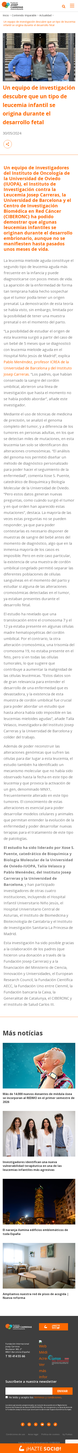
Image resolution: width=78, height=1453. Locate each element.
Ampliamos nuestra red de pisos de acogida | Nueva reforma (36, 1296)
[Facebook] (22, 1424)
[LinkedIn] (49, 1424)
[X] (36, 1424)
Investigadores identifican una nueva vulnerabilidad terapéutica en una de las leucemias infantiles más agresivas (32, 1166)
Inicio (6, 15)
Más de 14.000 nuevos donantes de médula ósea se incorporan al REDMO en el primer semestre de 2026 (39, 1098)
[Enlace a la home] (14, 6)
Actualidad (45, 15)
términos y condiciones (47, 1397)
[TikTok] (55, 1424)
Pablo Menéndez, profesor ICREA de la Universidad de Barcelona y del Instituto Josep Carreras (38, 368)
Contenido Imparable (24, 15)
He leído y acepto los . (35, 1397)
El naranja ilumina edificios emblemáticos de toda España (35, 1232)
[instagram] (29, 1424)
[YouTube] (42, 1424)
